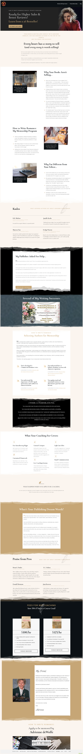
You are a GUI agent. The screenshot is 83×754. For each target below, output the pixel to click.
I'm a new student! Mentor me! (41, 744)
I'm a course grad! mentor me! (41, 741)
